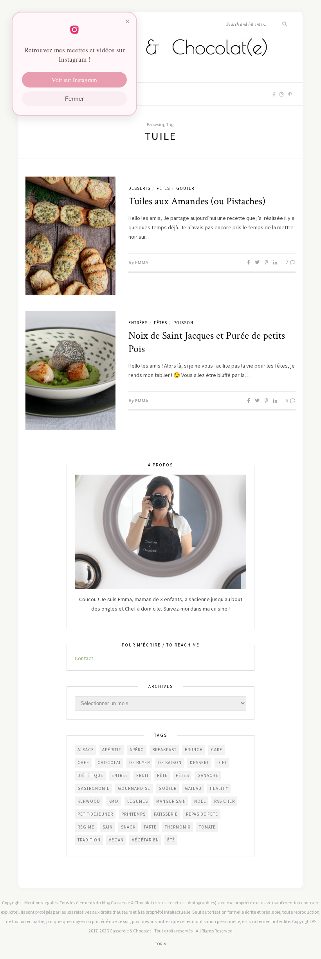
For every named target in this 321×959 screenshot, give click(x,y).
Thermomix (178, 827)
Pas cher (224, 801)
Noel (200, 801)
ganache (207, 775)
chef (83, 762)
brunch (194, 749)
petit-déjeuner (95, 814)
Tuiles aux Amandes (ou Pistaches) (196, 201)
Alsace (86, 749)
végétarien (145, 840)
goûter (168, 788)
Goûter (185, 188)
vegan (116, 840)
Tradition (89, 840)
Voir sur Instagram (74, 80)
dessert (199, 762)
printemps (133, 814)
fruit (142, 775)
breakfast (164, 749)
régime (86, 827)
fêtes (182, 775)
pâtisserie (166, 814)
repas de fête (202, 814)
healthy (219, 788)
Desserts (139, 188)
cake (216, 749)
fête (162, 775)
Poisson (183, 322)
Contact (84, 658)
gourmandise (134, 788)
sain (108, 827)
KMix (113, 801)
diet (222, 762)
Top (159, 943)
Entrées (138, 322)
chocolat (109, 762)
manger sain (171, 801)
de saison (170, 762)
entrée (120, 775)
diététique (90, 775)
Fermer (74, 98)
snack (128, 827)
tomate (207, 827)
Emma (142, 262)
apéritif (111, 749)
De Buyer (139, 762)
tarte (150, 827)
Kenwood (89, 801)
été (171, 840)
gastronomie (94, 788)
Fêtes (163, 188)
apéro (137, 749)
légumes (137, 801)
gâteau (193, 788)
